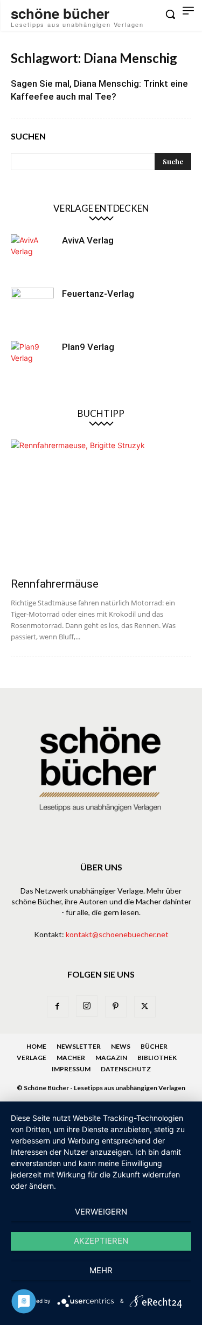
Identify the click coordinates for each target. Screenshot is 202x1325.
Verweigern (101, 1212)
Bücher (154, 1046)
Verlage (31, 1058)
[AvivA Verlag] (32, 255)
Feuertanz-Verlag (98, 293)
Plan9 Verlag (88, 346)
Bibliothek (157, 1058)
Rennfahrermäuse (55, 583)
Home (36, 1046)
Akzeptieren (101, 1241)
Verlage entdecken (101, 208)
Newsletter (79, 1046)
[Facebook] (57, 1006)
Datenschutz (126, 1069)
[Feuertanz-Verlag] (32, 309)
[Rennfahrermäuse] (101, 505)
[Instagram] (86, 1006)
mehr (101, 1270)
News (120, 1046)
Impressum (71, 1069)
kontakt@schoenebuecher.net (117, 934)
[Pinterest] (116, 1006)
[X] (145, 1006)
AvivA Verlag (88, 240)
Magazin (111, 1058)
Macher (71, 1058)
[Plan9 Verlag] (32, 362)
